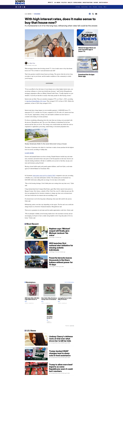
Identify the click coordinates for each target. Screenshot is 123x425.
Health (70, 2)
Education (95, 7)
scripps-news (20, 7)
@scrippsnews (25, 7)
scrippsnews (16, 7)
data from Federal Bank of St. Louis (36, 101)
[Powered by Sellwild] (72, 325)
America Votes (84, 7)
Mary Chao (32, 63)
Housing (100, 7)
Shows (96, 2)
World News (77, 2)
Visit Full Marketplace (69, 282)
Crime (90, 7)
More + (105, 7)
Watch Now (103, 2)
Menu (50, 2)
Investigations (88, 2)
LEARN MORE (29, 153)
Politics (64, 2)
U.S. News (57, 2)
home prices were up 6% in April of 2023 (44, 175)
